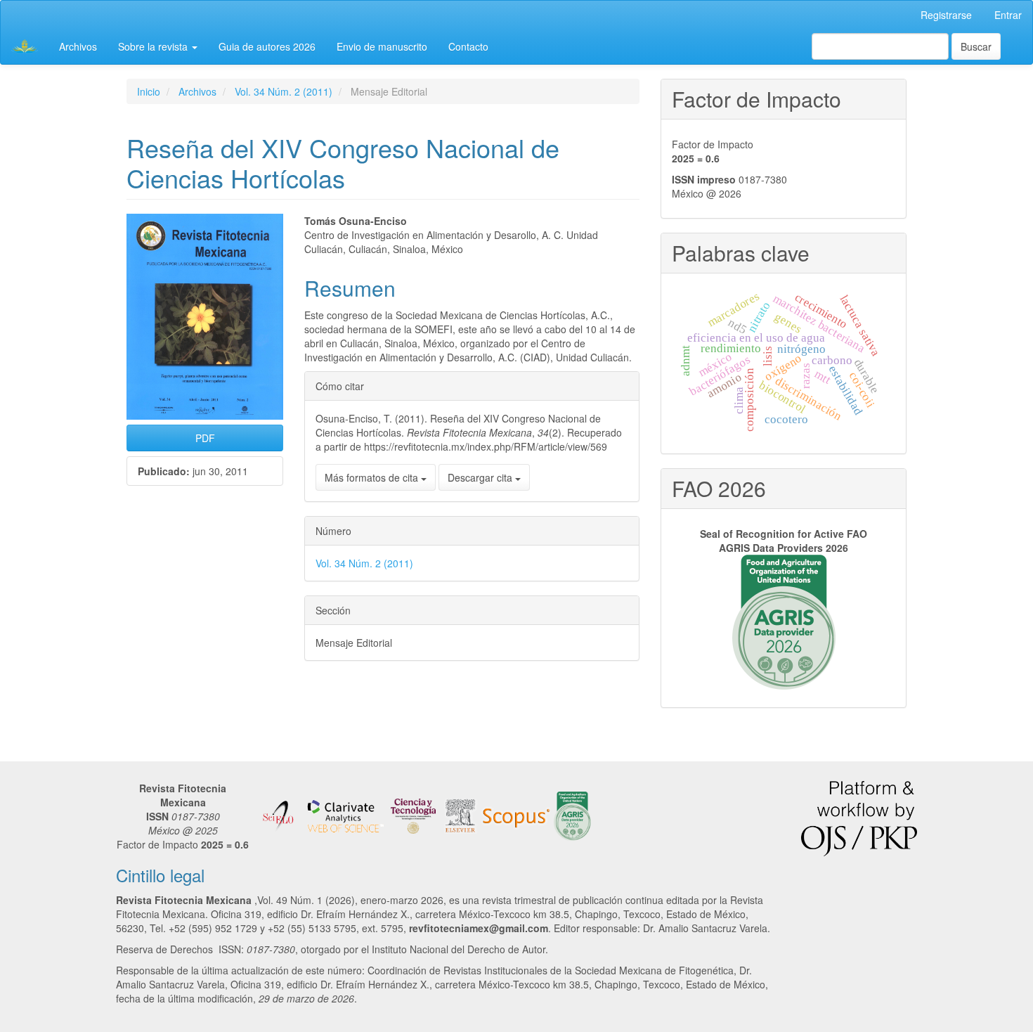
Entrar (1008, 15)
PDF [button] (205, 438)
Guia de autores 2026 (267, 46)
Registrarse (946, 15)
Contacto (468, 46)
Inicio (148, 91)
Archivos (78, 46)
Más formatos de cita (373, 477)
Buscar (976, 46)
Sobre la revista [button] (154, 46)
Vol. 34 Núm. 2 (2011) (283, 91)
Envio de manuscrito (382, 46)
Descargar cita (481, 477)
